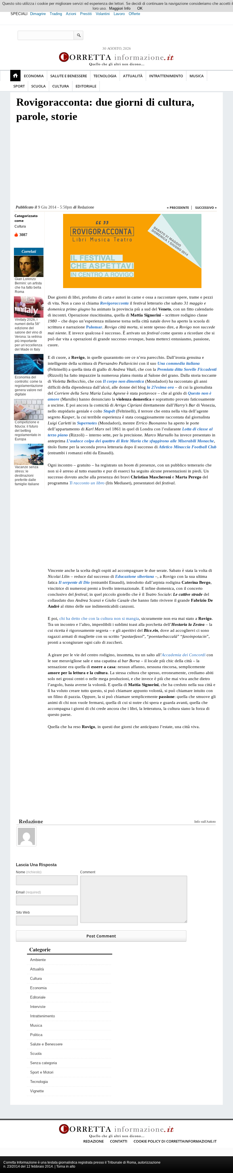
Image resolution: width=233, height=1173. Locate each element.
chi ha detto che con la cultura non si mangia (99, 618)
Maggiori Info (119, 8)
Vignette (37, 1091)
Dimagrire (38, 14)
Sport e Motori (41, 1072)
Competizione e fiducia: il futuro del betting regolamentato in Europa (28, 430)
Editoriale (86, 86)
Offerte (134, 14)
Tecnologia (104, 75)
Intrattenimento (166, 75)
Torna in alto (65, 1166)
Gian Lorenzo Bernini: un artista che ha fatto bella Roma (28, 285)
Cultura (60, 86)
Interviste (37, 1007)
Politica (36, 1035)
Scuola (38, 86)
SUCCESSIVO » (206, 207)
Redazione (86, 207)
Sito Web (23, 912)
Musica (197, 75)
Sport (19, 86)
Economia (34, 75)
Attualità (133, 75)
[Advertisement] (115, 165)
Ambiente (38, 960)
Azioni (71, 14)
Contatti (118, 1141)
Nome (28, 872)
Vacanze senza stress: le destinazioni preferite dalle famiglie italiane (27, 475)
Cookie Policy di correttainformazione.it (175, 1141)
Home (15, 75)
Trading (56, 14)
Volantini (103, 14)
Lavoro (119, 14)
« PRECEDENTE (178, 207)
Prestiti (86, 14)
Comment (87, 872)
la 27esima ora (160, 387)
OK (140, 8)
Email (28, 892)
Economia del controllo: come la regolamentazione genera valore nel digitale (29, 385)
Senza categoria (43, 1063)
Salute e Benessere (68, 75)
